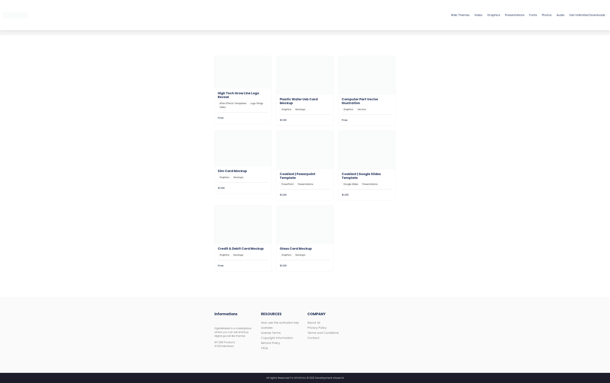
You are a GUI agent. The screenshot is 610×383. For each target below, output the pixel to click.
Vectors (361, 109)
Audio (560, 15)
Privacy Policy (317, 328)
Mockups (300, 109)
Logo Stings (257, 103)
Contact (313, 338)
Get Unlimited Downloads (587, 15)
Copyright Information (277, 338)
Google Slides (350, 184)
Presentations (515, 15)
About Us (313, 323)
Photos (547, 15)
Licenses (267, 328)
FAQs (264, 348)
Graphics (493, 15)
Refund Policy (270, 343)
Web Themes (460, 15)
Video (478, 15)
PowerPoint (287, 184)
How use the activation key (280, 323)
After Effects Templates (233, 103)
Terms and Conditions (323, 333)
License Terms (271, 333)
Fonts (533, 15)
